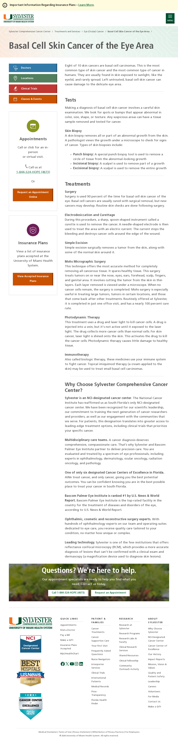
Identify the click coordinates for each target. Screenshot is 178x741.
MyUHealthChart (69, 654)
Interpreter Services (97, 666)
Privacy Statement (82, 732)
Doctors (25, 68)
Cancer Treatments (97, 630)
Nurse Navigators (100, 659)
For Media (153, 697)
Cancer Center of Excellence (157, 648)
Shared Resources (129, 656)
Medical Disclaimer (48, 732)
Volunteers (154, 692)
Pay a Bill (65, 635)
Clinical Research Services (128, 649)
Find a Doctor (67, 630)
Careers (152, 687)
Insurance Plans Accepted (68, 647)
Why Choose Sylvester (155, 630)
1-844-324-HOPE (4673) (33, 172)
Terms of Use (65, 732)
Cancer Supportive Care (100, 639)
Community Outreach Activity (129, 667)
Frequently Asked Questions (101, 653)
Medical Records (100, 687)
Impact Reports (156, 659)
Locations (26, 78)
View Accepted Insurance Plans (33, 279)
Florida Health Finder (99, 702)
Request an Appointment (110, 593)
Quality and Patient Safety (156, 675)
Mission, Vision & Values (157, 666)
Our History (154, 654)
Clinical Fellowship (128, 661)
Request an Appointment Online (33, 194)
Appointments (68, 625)
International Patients (98, 680)
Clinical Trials (28, 89)
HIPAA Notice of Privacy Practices (108, 732)
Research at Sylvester (125, 627)
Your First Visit (99, 646)
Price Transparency (98, 693)
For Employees (132, 732)
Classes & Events (31, 99)
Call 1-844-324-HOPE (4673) (68, 593)
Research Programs (129, 633)
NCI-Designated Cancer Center (156, 639)
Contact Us (154, 702)
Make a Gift (66, 640)
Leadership (154, 682)
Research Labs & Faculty (128, 640)
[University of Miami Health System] (18, 18)
